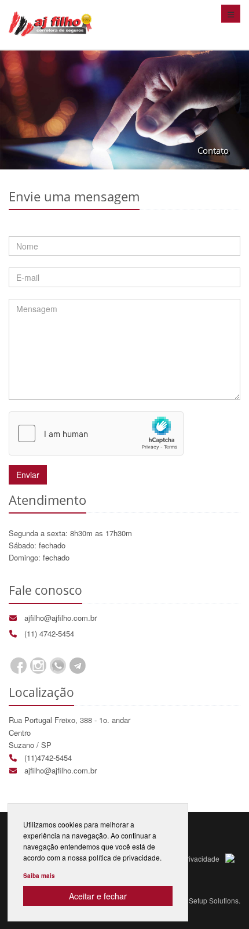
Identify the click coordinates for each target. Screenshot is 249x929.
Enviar (27, 474)
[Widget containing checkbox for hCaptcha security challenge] (96, 433)
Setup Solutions (214, 900)
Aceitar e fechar (98, 896)
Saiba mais (39, 876)
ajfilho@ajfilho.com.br (60, 617)
